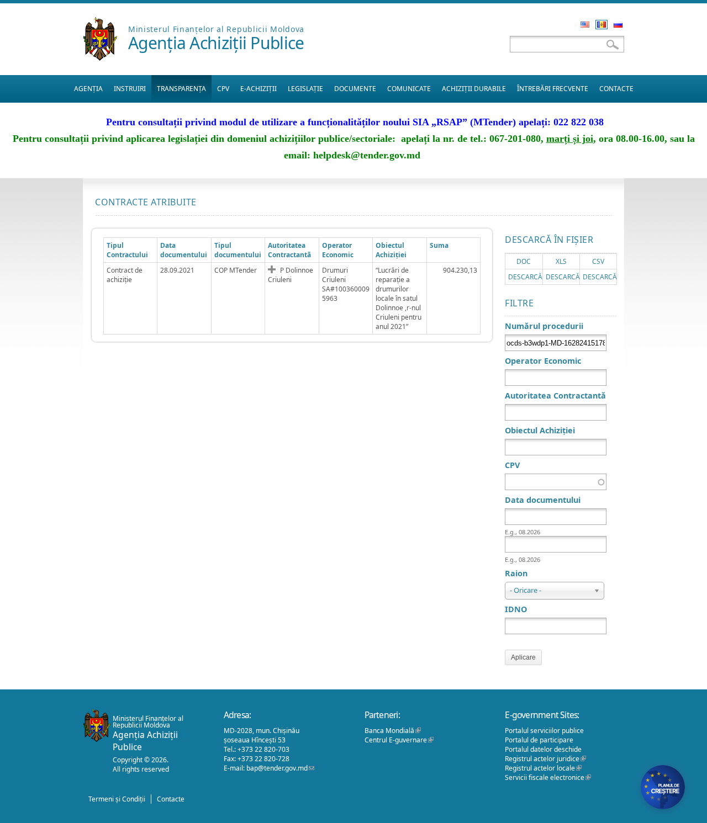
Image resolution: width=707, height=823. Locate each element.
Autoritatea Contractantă (289, 250)
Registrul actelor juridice (545, 758)
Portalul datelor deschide (543, 749)
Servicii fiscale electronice (548, 777)
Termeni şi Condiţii (116, 799)
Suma (439, 245)
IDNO (516, 609)
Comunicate (409, 88)
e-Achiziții (258, 88)
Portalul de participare (539, 740)
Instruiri (130, 88)
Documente (355, 88)
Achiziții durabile (474, 88)
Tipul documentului (237, 250)
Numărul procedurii (544, 326)
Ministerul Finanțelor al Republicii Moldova (216, 29)
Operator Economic (543, 360)
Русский (618, 25)
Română (601, 25)
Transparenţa (181, 88)
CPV (223, 88)
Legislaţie (305, 88)
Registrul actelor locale (543, 768)
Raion (516, 573)
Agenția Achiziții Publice (216, 42)
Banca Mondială (393, 730)
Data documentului (183, 250)
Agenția (88, 88)
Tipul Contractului (127, 250)
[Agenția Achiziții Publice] (100, 57)
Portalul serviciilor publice (544, 730)
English (585, 25)
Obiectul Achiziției (391, 250)
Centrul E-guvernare (399, 740)
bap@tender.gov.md (280, 768)
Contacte (616, 88)
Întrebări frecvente (552, 88)
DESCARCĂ (525, 277)
